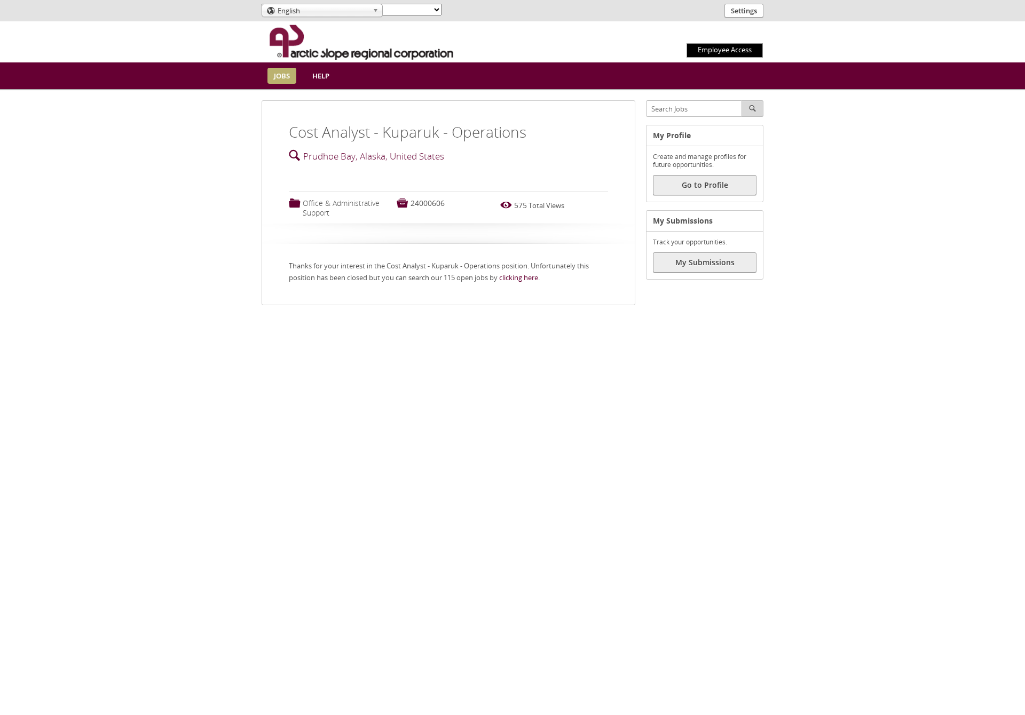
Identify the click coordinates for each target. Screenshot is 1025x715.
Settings (744, 10)
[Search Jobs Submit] (752, 108)
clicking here (518, 277)
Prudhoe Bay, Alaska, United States (373, 156)
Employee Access (725, 49)
